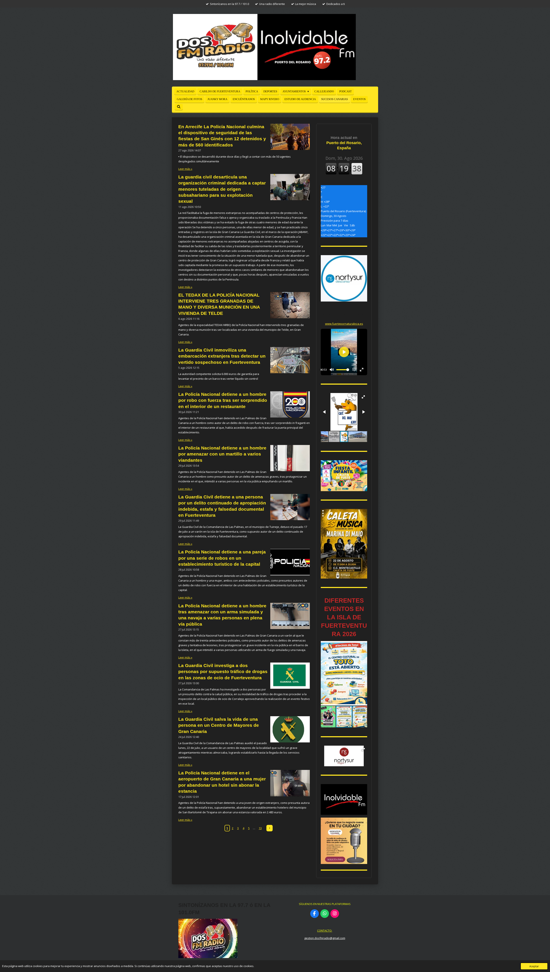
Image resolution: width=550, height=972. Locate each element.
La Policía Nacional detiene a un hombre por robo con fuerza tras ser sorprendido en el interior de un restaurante (222, 400)
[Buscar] (179, 107)
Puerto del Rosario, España (344, 143)
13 (260, 828)
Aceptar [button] (534, 966)
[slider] (342, 370)
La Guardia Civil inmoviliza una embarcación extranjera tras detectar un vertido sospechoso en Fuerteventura (222, 356)
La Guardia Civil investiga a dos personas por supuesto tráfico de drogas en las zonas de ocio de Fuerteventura (222, 671)
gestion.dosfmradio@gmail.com (324, 938)
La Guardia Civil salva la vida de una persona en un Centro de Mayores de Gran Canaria (218, 725)
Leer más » (185, 169)
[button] (363, 396)
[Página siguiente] (269, 828)
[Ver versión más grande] (344, 475)
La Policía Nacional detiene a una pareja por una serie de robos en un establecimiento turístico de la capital (222, 558)
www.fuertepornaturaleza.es (344, 324)
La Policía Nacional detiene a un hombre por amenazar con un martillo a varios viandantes (222, 454)
